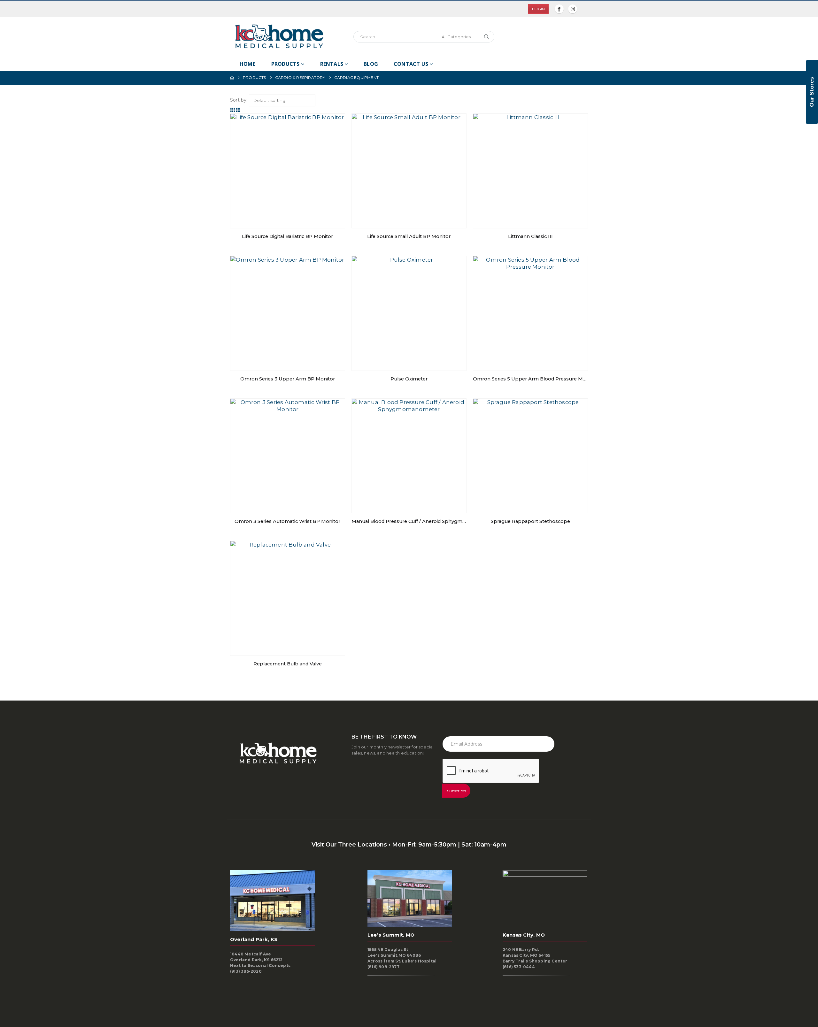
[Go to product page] (287, 171)
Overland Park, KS (253, 939)
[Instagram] (572, 8)
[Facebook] (559, 8)
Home (247, 63)
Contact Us (411, 63)
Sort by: (239, 100)
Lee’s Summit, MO (390, 935)
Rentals (331, 63)
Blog (371, 63)
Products (285, 63)
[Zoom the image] (278, 27)
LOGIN (538, 8)
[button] (232, 110)
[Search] (486, 36)
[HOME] (232, 77)
